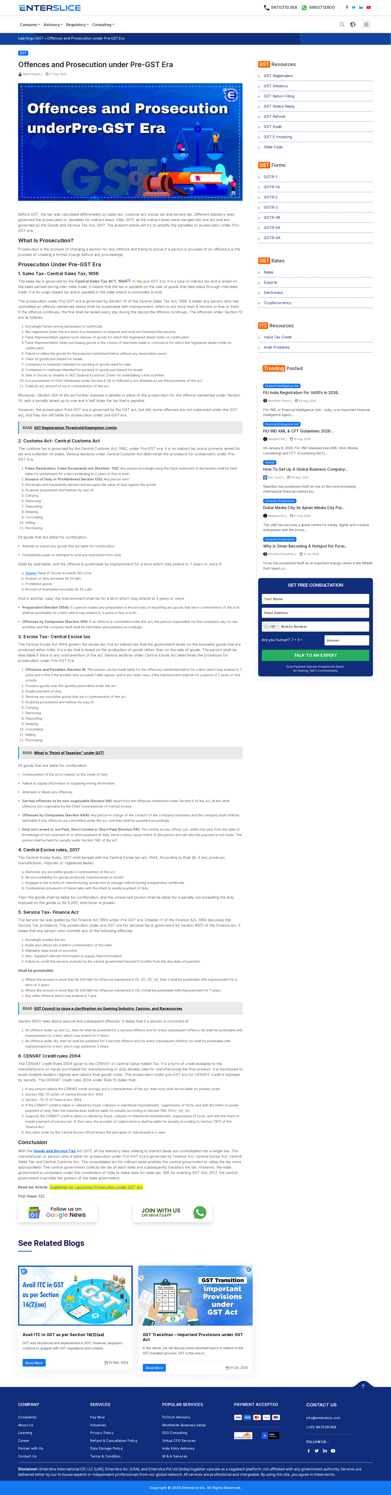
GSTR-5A (272, 227)
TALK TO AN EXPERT (315, 655)
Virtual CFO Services (179, 1440)
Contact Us (27, 1456)
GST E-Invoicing (278, 137)
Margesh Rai (276, 439)
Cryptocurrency (277, 302)
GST (39, 38)
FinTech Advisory (176, 1417)
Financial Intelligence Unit (282, 385)
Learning (25, 38)
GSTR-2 (270, 197)
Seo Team (275, 477)
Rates (268, 272)
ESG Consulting (174, 1433)
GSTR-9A (272, 238)
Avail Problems (277, 347)
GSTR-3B (272, 217)
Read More (34, 1363)
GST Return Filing (279, 96)
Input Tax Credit (277, 337)
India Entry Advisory (178, 1448)
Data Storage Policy (106, 1448)
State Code (273, 147)
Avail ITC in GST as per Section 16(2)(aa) (63, 1334)
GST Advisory (276, 86)
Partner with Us (30, 1448)
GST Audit (272, 126)
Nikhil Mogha (31, 74)
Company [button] (28, 24)
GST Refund (274, 116)
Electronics (273, 292)
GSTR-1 (270, 177)
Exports (270, 282)
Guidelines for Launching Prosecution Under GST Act (96, 1187)
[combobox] (271, 626)
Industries (98, 1425)
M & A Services (175, 1456)
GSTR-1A (272, 187)
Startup (269, 462)
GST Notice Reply (279, 106)
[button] (342, 24)
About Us (25, 1425)
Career (23, 1440)
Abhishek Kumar (279, 400)
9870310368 (284, 7)
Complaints (27, 1417)
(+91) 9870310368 (321, 1427)
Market (30, 573)
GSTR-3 (271, 207)
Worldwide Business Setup (184, 1425)
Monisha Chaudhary (281, 554)
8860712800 (322, 7)
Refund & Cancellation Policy (113, 1440)
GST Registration (278, 75)
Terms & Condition (105, 1456)
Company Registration (280, 501)
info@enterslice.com (323, 1418)
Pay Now (97, 1417)
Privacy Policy (101, 1433)
